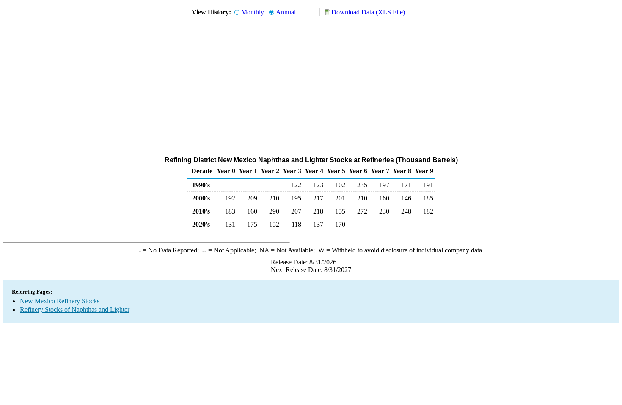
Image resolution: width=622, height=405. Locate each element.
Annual (286, 12)
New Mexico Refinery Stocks (59, 301)
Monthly (252, 12)
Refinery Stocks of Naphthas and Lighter (74, 309)
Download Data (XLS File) (368, 12)
